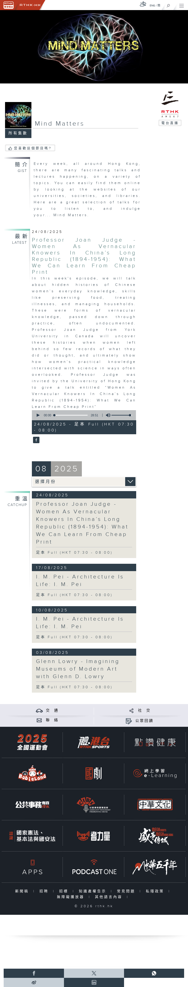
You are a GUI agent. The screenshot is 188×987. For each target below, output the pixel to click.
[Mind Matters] (35, 440)
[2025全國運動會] (32, 742)
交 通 (52, 710)
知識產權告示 (93, 891)
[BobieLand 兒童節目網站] (32, 773)
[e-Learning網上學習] (154, 773)
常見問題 (127, 891)
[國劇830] (93, 773)
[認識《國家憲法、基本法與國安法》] (32, 836)
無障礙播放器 (71, 897)
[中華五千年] (154, 867)
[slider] (121, 415)
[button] (38, 415)
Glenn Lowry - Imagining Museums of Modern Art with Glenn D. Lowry (78, 669)
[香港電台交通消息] (39, 711)
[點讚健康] (154, 742)
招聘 (45, 891)
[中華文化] (154, 804)
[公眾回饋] (129, 721)
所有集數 (18, 133)
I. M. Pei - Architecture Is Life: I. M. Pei (80, 581)
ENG (152, 5)
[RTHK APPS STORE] (32, 867)
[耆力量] (93, 836)
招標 (64, 891)
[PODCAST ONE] (93, 867)
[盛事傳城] (154, 836)
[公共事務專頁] (32, 804)
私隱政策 (156, 891)
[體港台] (93, 742)
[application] (83, 415)
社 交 (144, 710)
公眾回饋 (144, 721)
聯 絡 (52, 720)
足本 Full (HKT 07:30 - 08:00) (74, 552)
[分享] (131, 711)
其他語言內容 (109, 897)
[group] (106, 415)
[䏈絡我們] (39, 720)
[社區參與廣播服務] (93, 804)
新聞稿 (23, 891)
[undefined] (143, 4)
